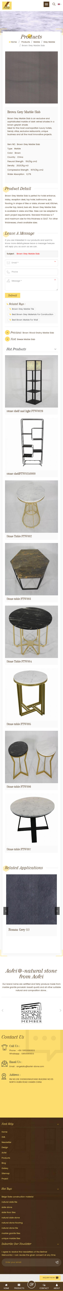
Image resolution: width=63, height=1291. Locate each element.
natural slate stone (11, 1217)
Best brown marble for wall (25, 319)
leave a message (31, 1284)
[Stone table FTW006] (31, 757)
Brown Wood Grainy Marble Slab (38, 332)
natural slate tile (9, 1202)
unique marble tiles (11, 1238)
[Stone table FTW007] (31, 819)
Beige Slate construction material (17, 1196)
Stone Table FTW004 (19, 661)
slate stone (7, 1207)
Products (25, 42)
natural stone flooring (12, 1222)
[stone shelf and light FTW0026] (31, 381)
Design (5, 1147)
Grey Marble (49, 42)
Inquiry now (49, 1277)
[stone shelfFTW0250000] (31, 444)
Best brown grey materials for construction (32, 314)
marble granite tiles (11, 1233)
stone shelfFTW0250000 (21, 473)
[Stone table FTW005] (31, 694)
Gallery (5, 1168)
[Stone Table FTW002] (31, 506)
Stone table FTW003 (19, 598)
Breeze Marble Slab (26, 339)
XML (3, 1137)
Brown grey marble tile (23, 309)
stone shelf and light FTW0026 (25, 411)
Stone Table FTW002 (19, 536)
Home (14, 42)
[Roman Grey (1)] (31, 899)
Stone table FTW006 (19, 786)
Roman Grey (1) (19, 930)
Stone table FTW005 (19, 724)
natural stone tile (10, 1228)
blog (4, 1163)
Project (5, 1178)
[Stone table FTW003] (31, 569)
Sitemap (6, 1173)
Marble (36, 42)
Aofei (4, 1152)
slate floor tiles (9, 1212)
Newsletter (6, 1142)
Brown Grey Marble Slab (28, 253)
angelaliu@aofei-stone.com (30, 1066)
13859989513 (27, 1053)
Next (57, 911)
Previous (5, 911)
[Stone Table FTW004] (31, 632)
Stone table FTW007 (19, 849)
